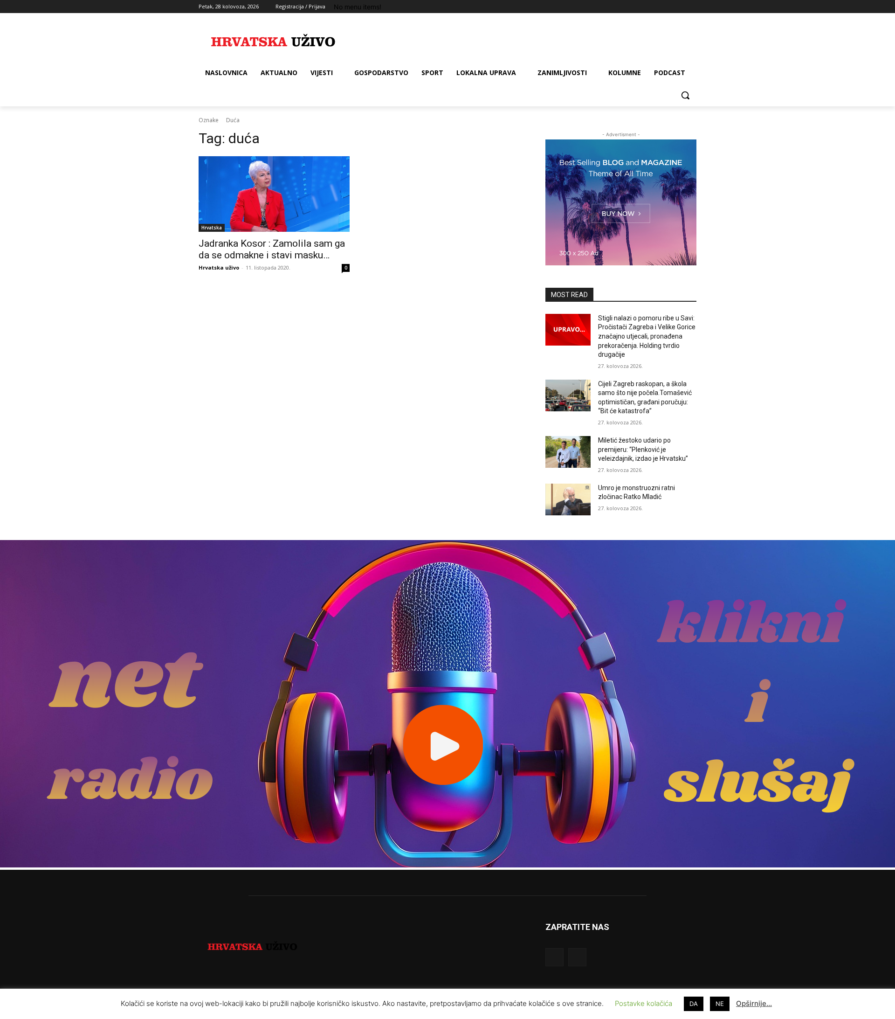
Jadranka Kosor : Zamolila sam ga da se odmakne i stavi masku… (272, 249)
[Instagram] (652, 6)
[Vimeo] (678, 6)
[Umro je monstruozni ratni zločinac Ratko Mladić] (568, 499)
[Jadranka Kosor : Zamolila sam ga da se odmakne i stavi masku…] (274, 194)
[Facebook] (639, 6)
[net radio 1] (447, 865)
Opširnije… (754, 1003)
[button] (685, 95)
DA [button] (693, 1003)
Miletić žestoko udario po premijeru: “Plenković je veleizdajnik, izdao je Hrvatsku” (643, 449)
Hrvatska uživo (219, 267)
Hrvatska (211, 227)
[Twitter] (665, 6)
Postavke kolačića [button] (643, 1003)
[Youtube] (691, 6)
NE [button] (720, 1003)
